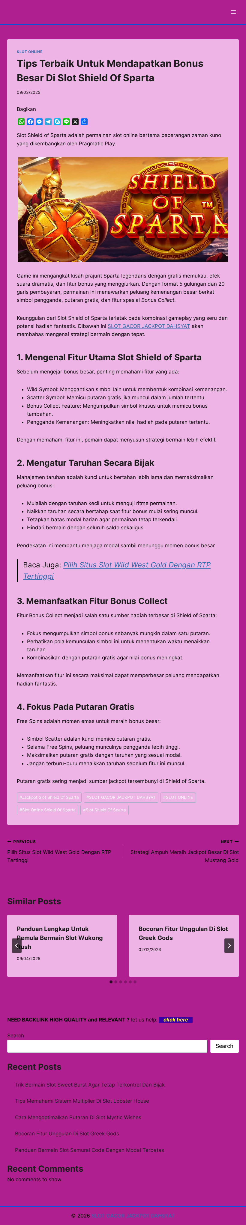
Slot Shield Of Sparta (104, 809)
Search (15, 1036)
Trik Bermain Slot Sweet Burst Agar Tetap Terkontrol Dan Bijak (90, 1085)
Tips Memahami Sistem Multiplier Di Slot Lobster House (82, 1101)
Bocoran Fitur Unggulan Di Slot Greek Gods (67, 1134)
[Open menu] (233, 11)
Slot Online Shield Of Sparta (48, 809)
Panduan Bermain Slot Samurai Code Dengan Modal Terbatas (89, 1150)
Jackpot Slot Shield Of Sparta (49, 797)
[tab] (111, 981)
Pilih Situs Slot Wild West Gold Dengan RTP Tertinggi (59, 851)
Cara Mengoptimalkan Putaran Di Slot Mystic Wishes (78, 1117)
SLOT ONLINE (30, 51)
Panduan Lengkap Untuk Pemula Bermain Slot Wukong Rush (60, 937)
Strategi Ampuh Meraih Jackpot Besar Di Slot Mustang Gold (184, 851)
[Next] (229, 945)
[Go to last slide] (17, 945)
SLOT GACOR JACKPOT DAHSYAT (149, 326)
